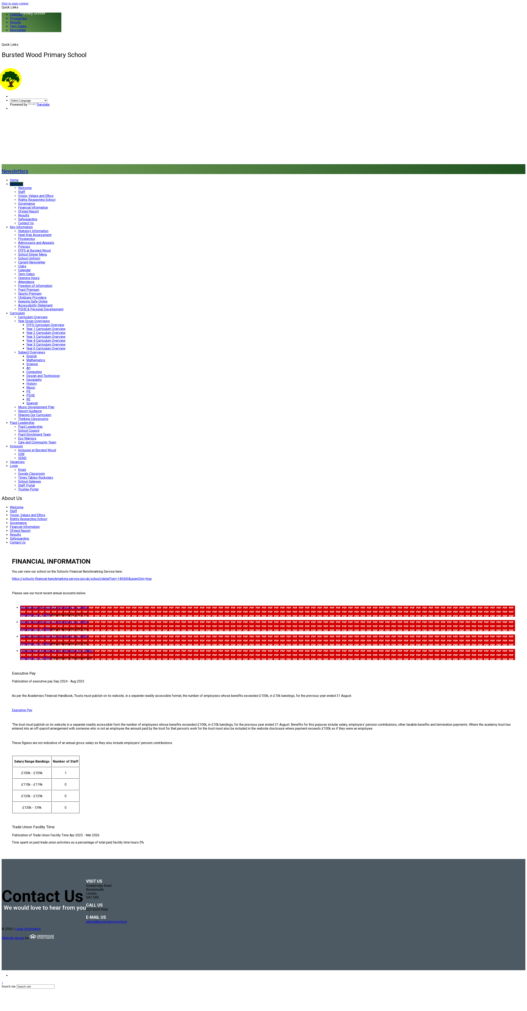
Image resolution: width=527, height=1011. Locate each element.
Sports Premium (30, 294)
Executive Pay (22, 710)
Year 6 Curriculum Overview (45, 348)
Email (22, 470)
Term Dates (18, 26)
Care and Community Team (37, 442)
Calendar (16, 14)
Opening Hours (29, 278)
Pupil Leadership (22, 423)
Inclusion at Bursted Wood (37, 450)
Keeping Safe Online (33, 301)
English (31, 356)
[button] (20, 44)
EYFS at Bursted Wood (34, 251)
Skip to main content (15, 3)
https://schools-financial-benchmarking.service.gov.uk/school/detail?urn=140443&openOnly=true (82, 579)
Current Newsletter (31, 262)
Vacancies (17, 462)
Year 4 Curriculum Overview (45, 341)
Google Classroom (31, 474)
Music (30, 388)
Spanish (32, 403)
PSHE (30, 395)
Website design (13, 938)
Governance (26, 204)
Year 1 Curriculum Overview (45, 329)
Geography (34, 380)
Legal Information (28, 929)
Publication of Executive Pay (41, 651)
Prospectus (18, 18)
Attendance (26, 282)
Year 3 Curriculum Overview (45, 337)
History (31, 384)
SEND (22, 458)
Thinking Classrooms (33, 419)
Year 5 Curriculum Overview (45, 344)
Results (15, 22)
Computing (34, 372)
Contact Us (26, 223)
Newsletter (18, 30)
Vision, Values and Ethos (36, 196)
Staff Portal (26, 485)
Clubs (22, 266)
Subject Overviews (31, 352)
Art (28, 368)
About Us (16, 184)
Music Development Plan (36, 407)
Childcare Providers (32, 298)
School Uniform (29, 258)
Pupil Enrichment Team (34, 434)
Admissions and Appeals (36, 243)
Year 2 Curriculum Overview (45, 333)
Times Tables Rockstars (35, 478)
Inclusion (16, 446)
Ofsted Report (28, 211)
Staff (21, 192)
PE (28, 391)
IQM (21, 454)
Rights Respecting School (36, 200)
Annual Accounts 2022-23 (39, 608)
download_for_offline (73, 608)
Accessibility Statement (35, 305)
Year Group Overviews (34, 321)
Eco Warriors (27, 438)
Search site (9, 986)
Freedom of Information (35, 286)
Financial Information (33, 207)
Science (32, 364)
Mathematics (35, 360)
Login (14, 466)
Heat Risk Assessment (34, 235)
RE (28, 399)
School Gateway (29, 481)
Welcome (25, 188)
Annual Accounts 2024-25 (39, 636)
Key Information (21, 227)
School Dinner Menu (32, 254)
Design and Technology (43, 376)
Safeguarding (27, 219)
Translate (43, 104)
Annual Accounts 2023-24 (39, 622)
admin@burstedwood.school (106, 922)
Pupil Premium (28, 290)
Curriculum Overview (33, 317)
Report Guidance (30, 411)
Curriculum (17, 313)
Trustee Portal (28, 489)
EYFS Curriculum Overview (45, 325)
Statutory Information (33, 231)
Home (14, 180)
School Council (28, 431)
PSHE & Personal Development (40, 309)
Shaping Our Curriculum (34, 415)
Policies (24, 247)
